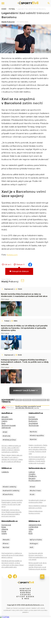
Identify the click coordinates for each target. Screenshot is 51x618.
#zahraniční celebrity (11, 490)
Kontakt (25, 589)
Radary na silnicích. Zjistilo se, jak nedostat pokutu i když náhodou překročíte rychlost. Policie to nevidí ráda (38, 449)
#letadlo (6, 540)
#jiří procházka (36, 540)
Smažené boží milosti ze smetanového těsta (37, 501)
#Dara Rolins (8, 494)
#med (32, 487)
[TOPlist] (4, 617)
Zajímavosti (6, 427)
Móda (3, 531)
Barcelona (27, 400)
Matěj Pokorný (8, 22)
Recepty (32, 478)
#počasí (6, 547)
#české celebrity (9, 487)
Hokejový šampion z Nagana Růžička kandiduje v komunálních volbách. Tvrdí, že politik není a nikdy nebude (25, 362)
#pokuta (33, 432)
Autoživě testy (7, 419)
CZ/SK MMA (33, 527)
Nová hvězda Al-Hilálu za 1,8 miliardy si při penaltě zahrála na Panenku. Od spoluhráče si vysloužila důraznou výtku (24, 328)
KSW (31, 533)
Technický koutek (8, 425)
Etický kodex (25, 596)
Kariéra (25, 593)
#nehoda (6, 436)
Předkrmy (33, 476)
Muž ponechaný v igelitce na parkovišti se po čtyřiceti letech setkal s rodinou (12, 555)
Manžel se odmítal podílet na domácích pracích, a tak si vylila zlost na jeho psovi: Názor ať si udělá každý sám (12, 564)
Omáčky (32, 474)
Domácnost (6, 525)
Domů (3, 9)
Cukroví (32, 472)
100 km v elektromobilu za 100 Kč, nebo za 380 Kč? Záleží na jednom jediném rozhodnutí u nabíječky (11, 449)
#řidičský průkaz (9, 440)
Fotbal (12, 9)
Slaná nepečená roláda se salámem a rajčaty (37, 507)
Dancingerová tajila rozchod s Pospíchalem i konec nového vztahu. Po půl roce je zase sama (12, 503)
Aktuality (4, 417)
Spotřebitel (33, 423)
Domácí (32, 417)
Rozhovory (33, 421)
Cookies (25, 595)
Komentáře (33, 419)
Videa (31, 529)
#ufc (31, 547)
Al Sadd (18, 400)
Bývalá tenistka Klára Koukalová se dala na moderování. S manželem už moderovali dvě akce (24, 295)
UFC (30, 531)
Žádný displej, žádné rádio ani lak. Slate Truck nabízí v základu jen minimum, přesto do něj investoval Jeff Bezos (12, 458)
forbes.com (12, 255)
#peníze (33, 439)
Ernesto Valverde (39, 400)
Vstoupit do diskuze (20, 271)
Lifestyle (4, 529)
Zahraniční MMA (35, 525)
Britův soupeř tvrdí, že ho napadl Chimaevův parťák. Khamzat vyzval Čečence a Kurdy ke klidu (38, 566)
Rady (3, 423)
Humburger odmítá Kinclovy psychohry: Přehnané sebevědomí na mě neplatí (38, 556)
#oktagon (34, 543)
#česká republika (37, 435)
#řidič (5, 432)
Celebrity (5, 472)
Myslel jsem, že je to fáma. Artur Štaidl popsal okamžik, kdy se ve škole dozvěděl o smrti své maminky (11, 513)
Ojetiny (4, 421)
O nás (25, 598)
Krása (3, 527)
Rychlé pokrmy (35, 480)
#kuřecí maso (35, 490)
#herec (6, 543)
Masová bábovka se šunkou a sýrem (35, 512)
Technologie (34, 425)
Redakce (25, 591)
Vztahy (4, 533)
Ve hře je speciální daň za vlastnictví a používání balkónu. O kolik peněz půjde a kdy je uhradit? (37, 460)
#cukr (32, 494)
